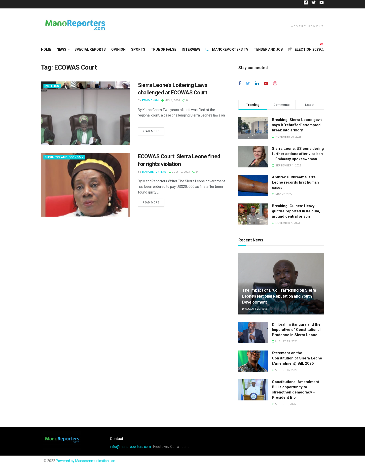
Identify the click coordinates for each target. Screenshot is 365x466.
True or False (163, 49)
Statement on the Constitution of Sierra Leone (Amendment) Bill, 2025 (297, 358)
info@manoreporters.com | (131, 447)
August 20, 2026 (255, 309)
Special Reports (90, 49)
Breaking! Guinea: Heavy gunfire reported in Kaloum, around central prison (296, 211)
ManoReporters (154, 171)
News (61, 49)
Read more (151, 131)
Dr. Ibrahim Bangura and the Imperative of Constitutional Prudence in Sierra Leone (296, 329)
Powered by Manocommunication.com (86, 461)
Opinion (118, 49)
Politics (52, 86)
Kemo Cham (150, 100)
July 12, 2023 (180, 171)
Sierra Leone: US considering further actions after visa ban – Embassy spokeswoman (298, 153)
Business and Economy (64, 157)
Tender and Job (268, 49)
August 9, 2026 (285, 404)
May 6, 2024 (172, 100)
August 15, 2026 (285, 341)
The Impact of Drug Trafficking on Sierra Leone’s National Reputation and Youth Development (279, 296)
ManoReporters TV (230, 49)
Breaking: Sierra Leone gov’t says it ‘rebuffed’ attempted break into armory (297, 124)
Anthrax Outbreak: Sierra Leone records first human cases (295, 182)
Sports (138, 49)
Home (46, 49)
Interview (191, 49)
